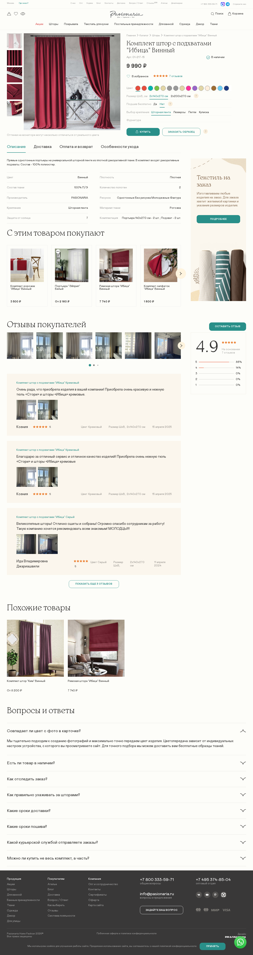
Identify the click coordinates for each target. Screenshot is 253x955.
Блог (98, 3)
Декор (200, 24)
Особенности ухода (120, 147)
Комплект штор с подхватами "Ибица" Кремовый (47, 382)
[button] (7, 273)
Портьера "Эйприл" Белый (67, 287)
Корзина (237, 13)
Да (155, 104)
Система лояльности (61, 915)
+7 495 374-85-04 (213, 880)
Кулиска (204, 112)
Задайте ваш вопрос (161, 910)
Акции (39, 24)
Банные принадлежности (23, 900)
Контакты (109, 3)
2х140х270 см (158, 96)
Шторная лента (161, 112)
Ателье (164, 3)
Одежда (184, 24)
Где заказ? (23, 3)
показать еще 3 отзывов (93, 584)
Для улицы (13, 921)
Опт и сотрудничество (103, 884)
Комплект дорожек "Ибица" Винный (22, 287)
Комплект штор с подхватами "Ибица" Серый (45, 517)
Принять (212, 946)
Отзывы (152, 3)
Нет (162, 104)
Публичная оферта (107, 933)
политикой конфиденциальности (178, 946)
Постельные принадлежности (133, 24)
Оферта (93, 900)
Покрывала (71, 24)
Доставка (121, 3)
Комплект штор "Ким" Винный (26, 681)
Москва (10, 3)
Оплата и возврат (76, 147)
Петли (192, 112)
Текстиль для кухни (96, 24)
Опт (81, 3)
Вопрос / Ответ (136, 3)
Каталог (144, 35)
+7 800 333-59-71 (209, 4)
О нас (73, 3)
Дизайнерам (176, 3)
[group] (138, 88)
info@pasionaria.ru (157, 894)
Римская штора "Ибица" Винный (114, 287)
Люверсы (180, 112)
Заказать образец (181, 132)
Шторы (53, 24)
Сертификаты (97, 894)
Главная (131, 35)
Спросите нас (239, 4)
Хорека (89, 3)
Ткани (214, 24)
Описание (16, 147)
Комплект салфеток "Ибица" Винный (157, 287)
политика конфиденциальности (139, 933)
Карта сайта (96, 905)
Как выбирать (56, 905)
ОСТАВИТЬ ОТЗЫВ (227, 326)
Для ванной (166, 24)
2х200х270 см (181, 96)
